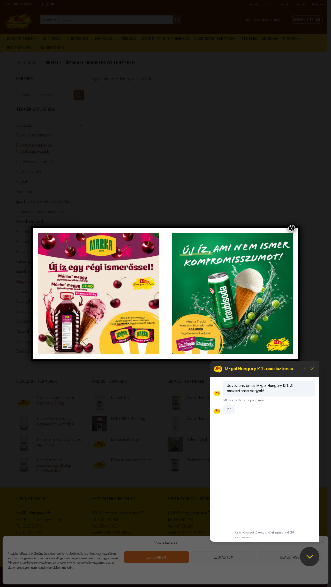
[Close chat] (309, 556)
